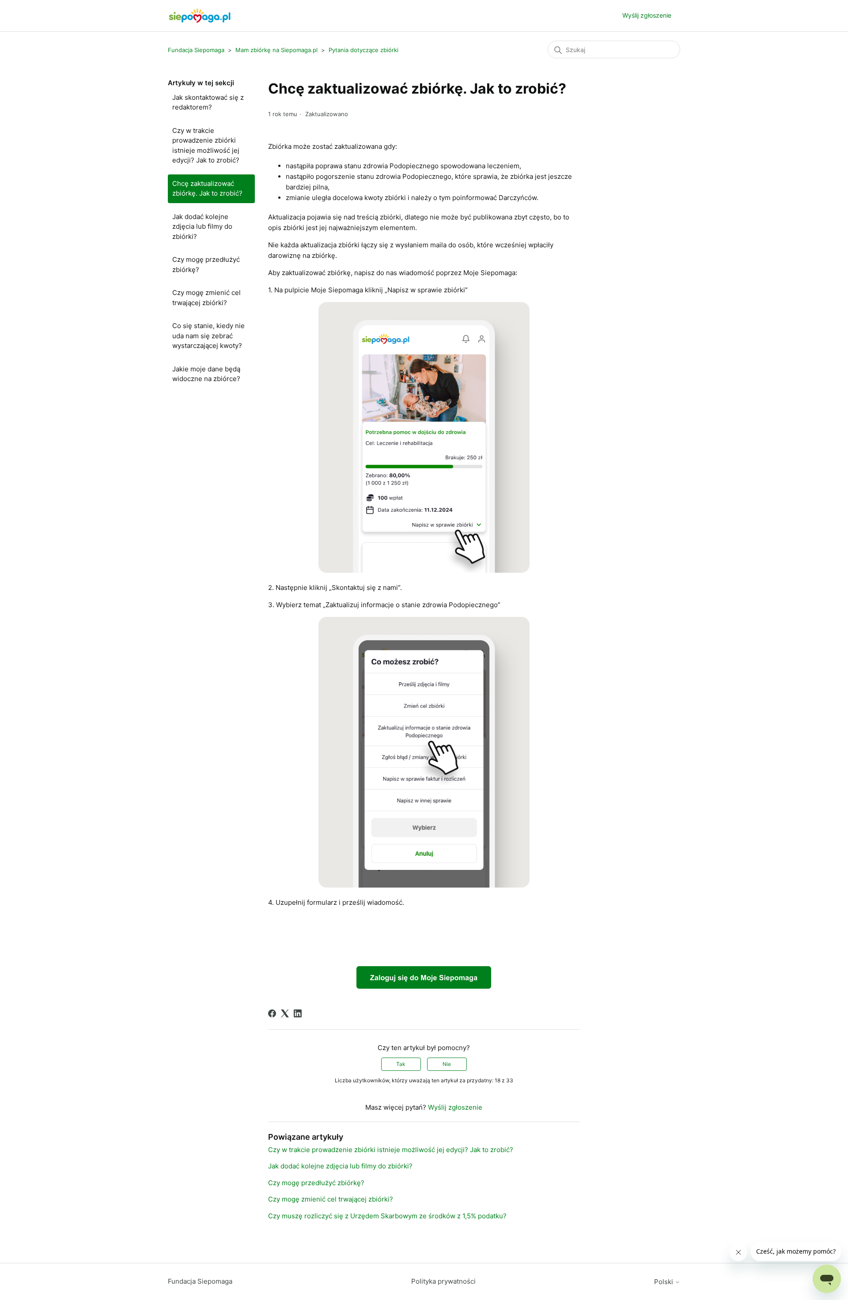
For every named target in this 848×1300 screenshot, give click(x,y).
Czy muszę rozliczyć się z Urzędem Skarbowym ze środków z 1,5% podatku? (387, 1216)
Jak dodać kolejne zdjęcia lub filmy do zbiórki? (202, 226)
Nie (447, 1064)
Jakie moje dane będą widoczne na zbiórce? (206, 374)
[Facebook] (272, 1013)
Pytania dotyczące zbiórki (363, 49)
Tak (400, 1064)
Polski (664, 1281)
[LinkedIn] (298, 1013)
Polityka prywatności (443, 1281)
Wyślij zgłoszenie (646, 15)
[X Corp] (285, 1013)
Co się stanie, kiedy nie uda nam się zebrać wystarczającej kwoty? (208, 335)
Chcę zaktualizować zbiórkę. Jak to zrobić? (207, 188)
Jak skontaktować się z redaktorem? (208, 102)
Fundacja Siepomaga (196, 49)
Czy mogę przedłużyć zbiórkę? (206, 264)
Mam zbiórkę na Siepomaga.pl (276, 49)
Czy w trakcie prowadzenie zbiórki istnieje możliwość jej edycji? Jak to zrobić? (205, 145)
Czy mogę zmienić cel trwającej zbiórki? (206, 297)
